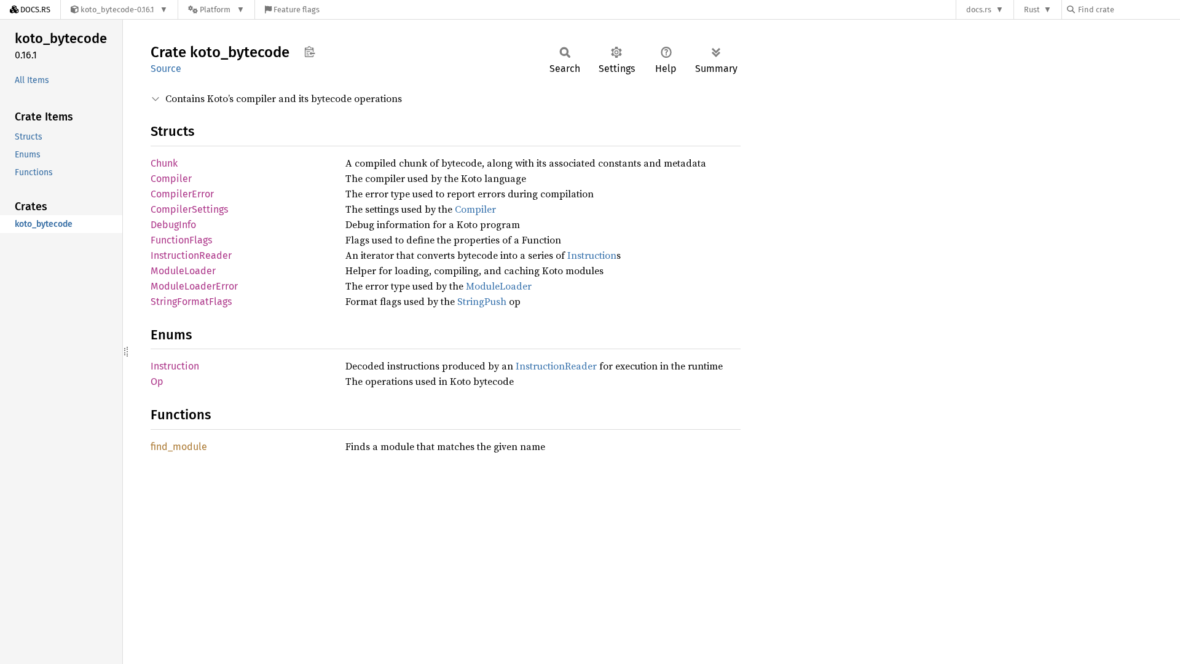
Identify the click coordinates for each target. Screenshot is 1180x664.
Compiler (171, 178)
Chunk (164, 163)
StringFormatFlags (191, 301)
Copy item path (309, 51)
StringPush (481, 301)
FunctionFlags (181, 240)
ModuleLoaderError (194, 286)
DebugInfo (173, 225)
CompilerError (182, 194)
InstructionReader (191, 255)
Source (166, 68)
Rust (1032, 9)
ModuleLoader (183, 271)
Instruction (591, 255)
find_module (179, 447)
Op (157, 381)
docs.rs (978, 9)
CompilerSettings (189, 209)
